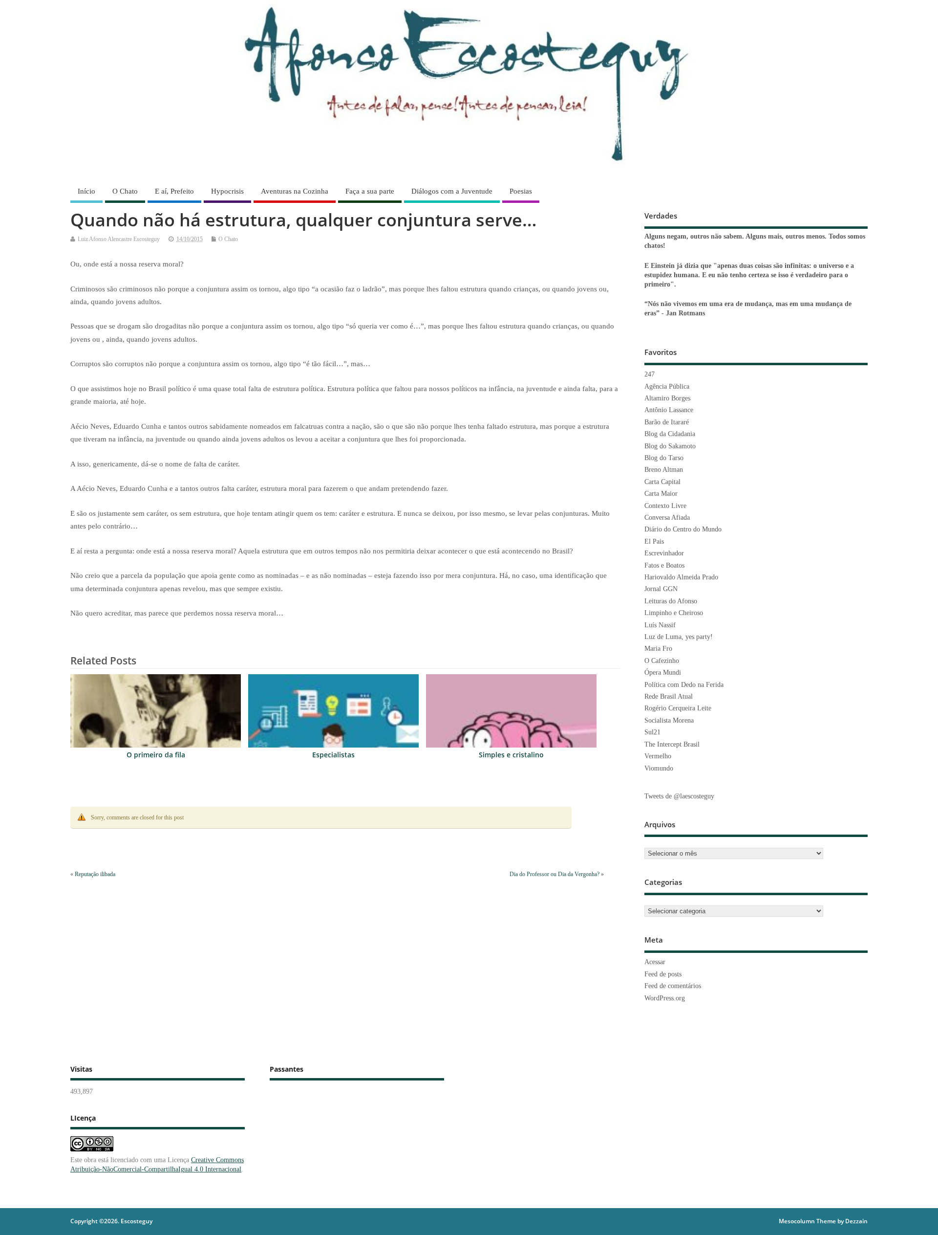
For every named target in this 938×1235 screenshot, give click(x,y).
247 (649, 374)
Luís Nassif (660, 625)
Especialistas (333, 754)
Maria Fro (658, 648)
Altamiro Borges (667, 398)
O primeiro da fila (156, 754)
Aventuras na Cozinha (294, 191)
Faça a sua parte (369, 191)
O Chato (125, 191)
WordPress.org (664, 998)
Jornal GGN (661, 589)
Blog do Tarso (663, 458)
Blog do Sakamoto (670, 446)
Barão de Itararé (666, 422)
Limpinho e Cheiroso (673, 613)
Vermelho (657, 756)
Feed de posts (663, 974)
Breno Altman (663, 469)
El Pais (654, 541)
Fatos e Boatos (664, 565)
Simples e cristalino (511, 754)
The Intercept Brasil (672, 744)
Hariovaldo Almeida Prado (681, 577)
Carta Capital (662, 481)
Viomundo (658, 768)
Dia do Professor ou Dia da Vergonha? (554, 874)
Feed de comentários (672, 986)
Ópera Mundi (662, 672)
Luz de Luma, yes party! (678, 636)
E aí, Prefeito (174, 191)
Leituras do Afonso (670, 601)
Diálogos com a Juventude (451, 191)
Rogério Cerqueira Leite (677, 708)
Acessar (654, 962)
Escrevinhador (664, 553)
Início (86, 191)
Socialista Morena (669, 720)
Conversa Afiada (667, 517)
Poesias (521, 191)
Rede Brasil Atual (668, 696)
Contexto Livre (665, 505)
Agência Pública (666, 386)
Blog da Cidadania (669, 434)
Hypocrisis (227, 191)
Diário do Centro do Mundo (683, 529)
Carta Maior (661, 493)
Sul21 (652, 732)
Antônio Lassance (668, 410)
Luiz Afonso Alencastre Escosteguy (119, 239)
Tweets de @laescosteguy (679, 796)
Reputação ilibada (95, 874)
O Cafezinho (661, 660)
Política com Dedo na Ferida (684, 684)
